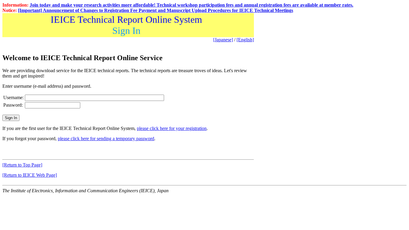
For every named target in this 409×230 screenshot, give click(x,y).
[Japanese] (223, 39)
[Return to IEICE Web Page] (29, 175)
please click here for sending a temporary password (106, 138)
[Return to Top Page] (22, 164)
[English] (245, 39)
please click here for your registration (172, 128)
